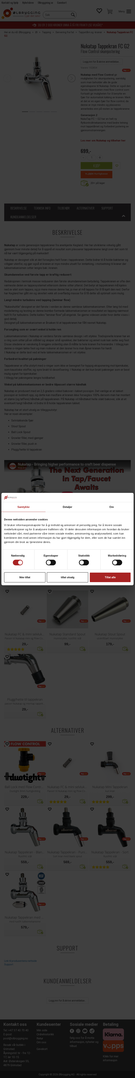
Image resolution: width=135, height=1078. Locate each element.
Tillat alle (110, 577)
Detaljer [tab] (67, 506)
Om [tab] (111, 506)
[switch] (51, 562)
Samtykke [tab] (23, 506)
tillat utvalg (67, 577)
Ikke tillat (24, 577)
